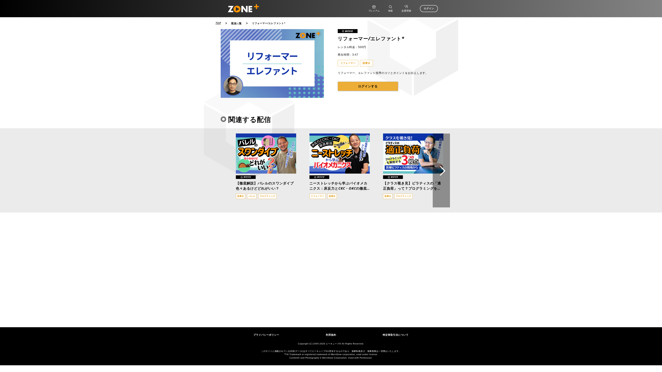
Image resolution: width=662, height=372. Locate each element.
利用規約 (331, 334)
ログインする (368, 86)
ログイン (429, 8)
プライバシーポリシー (266, 334)
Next (441, 170)
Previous (226, 170)
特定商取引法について (396, 334)
